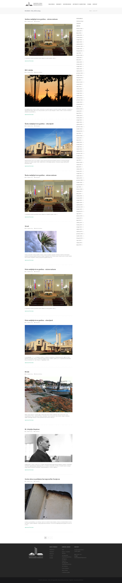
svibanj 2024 (79, 88)
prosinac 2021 (80, 153)
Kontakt (95, 4)
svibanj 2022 (79, 142)
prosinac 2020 (80, 180)
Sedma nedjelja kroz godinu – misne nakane (41, 19)
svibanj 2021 (79, 169)
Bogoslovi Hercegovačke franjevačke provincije (66, 562)
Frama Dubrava (65, 568)
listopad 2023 (79, 104)
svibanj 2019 (79, 222)
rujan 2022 (79, 133)
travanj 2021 (79, 171)
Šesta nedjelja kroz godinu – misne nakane (40, 175)
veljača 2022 (79, 149)
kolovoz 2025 (79, 55)
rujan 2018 (79, 240)
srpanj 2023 (79, 111)
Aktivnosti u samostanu (79, 4)
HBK (63, 549)
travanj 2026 (79, 37)
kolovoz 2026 (79, 28)
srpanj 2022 (79, 137)
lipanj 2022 (79, 140)
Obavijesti (58, 4)
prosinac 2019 (80, 207)
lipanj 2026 (79, 33)
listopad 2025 (79, 50)
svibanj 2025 (79, 62)
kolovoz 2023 (79, 108)
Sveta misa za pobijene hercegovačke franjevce (42, 479)
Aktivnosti (52, 553)
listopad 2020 (79, 184)
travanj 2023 (79, 117)
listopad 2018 (79, 238)
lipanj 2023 (79, 113)
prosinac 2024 (80, 73)
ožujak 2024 (79, 93)
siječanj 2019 (79, 231)
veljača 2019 (79, 229)
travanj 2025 (79, 64)
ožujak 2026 (79, 39)
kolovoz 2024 (79, 82)
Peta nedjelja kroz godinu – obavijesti (39, 320)
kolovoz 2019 (79, 215)
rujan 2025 (79, 53)
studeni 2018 (79, 236)
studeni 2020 (79, 182)
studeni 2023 (79, 102)
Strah (27, 226)
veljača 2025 (79, 68)
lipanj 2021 (79, 166)
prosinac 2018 (80, 233)
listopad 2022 (79, 131)
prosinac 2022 (80, 126)
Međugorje (64, 559)
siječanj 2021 (79, 178)
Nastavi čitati (28, 61)
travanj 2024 (79, 91)
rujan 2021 (79, 160)
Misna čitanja (65, 570)
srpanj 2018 (79, 242)
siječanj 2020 (79, 204)
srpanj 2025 (79, 57)
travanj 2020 (79, 198)
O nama (89, 4)
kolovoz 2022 (79, 135)
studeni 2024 (79, 75)
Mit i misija (29, 70)
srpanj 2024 (79, 84)
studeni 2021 (79, 155)
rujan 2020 (79, 186)
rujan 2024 (79, 79)
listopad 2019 (79, 211)
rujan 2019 (79, 213)
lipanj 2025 (79, 59)
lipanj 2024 (79, 86)
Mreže (27, 372)
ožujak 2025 (79, 66)
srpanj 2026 (79, 30)
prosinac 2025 (80, 46)
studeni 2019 (79, 209)
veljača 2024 (79, 95)
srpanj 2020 (79, 191)
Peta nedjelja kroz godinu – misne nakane (40, 269)
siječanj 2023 (79, 124)
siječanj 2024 (79, 97)
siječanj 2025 (79, 70)
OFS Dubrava (65, 566)
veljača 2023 (79, 122)
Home (90, 10)
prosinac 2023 (80, 99)
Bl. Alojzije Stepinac (32, 429)
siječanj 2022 (79, 151)
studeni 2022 (79, 128)
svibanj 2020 (79, 195)
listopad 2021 (79, 157)
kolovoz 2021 (79, 162)
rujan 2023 (79, 106)
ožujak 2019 (79, 227)
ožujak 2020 (79, 200)
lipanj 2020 (79, 193)
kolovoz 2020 (79, 189)
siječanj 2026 (79, 44)
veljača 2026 (79, 41)
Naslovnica (52, 4)
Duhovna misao (67, 4)
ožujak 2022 (79, 146)
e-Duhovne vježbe (66, 572)
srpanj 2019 (79, 218)
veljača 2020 (79, 202)
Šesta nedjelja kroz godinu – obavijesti (39, 124)
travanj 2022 (79, 144)
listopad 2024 (79, 77)
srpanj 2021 (79, 164)
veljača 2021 (79, 175)
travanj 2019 (79, 224)
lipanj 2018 (79, 244)
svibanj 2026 (79, 35)
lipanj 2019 (79, 220)
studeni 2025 (79, 48)
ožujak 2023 (79, 120)
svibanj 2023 (79, 115)
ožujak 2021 (79, 173)
